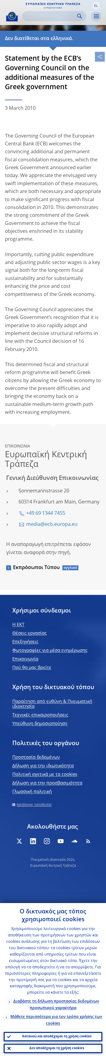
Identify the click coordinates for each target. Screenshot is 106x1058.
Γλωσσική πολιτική (32, 792)
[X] (19, 841)
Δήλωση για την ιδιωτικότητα (43, 766)
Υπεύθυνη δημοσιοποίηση (39, 724)
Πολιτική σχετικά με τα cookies (44, 774)
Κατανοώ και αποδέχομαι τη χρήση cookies (56, 1036)
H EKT (18, 625)
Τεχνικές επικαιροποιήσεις (40, 715)
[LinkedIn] (33, 841)
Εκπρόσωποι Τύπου (36, 567)
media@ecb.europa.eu (51, 524)
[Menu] (96, 16)
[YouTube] (61, 841)
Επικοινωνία (25, 659)
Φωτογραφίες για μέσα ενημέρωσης (50, 650)
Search (79, 16)
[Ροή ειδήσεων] (88, 841)
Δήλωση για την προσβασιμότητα (47, 783)
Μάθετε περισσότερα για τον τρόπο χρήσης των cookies (56, 1020)
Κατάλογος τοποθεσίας (34, 805)
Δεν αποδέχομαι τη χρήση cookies (56, 1048)
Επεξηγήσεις (25, 642)
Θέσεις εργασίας (29, 633)
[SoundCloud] (74, 841)
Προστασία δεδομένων (36, 757)
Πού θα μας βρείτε (31, 668)
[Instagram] (47, 841)
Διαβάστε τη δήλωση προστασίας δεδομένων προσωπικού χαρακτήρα (56, 1005)
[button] (96, 5)
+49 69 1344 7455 (45, 513)
